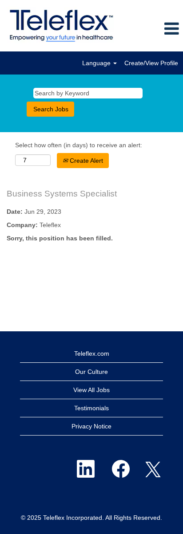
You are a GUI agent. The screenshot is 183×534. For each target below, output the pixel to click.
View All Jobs (91, 389)
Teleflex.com (91, 353)
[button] (152, 29)
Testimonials (91, 408)
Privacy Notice (91, 426)
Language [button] (97, 63)
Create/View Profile (151, 63)
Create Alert (85, 160)
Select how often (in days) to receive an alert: (78, 145)
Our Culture (91, 371)
